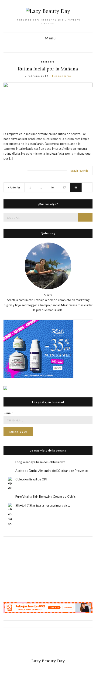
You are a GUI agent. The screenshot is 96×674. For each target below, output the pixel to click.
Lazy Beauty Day (48, 661)
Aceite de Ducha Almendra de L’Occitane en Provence (51, 470)
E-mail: (8, 413)
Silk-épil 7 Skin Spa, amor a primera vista (42, 505)
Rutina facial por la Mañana (48, 69)
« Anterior (14, 187)
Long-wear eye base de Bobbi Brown (40, 462)
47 (64, 187)
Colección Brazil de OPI (31, 479)
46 (52, 187)
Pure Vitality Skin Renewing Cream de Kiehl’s (45, 496)
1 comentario (61, 75)
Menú (50, 38)
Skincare (48, 61)
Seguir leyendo (80, 170)
